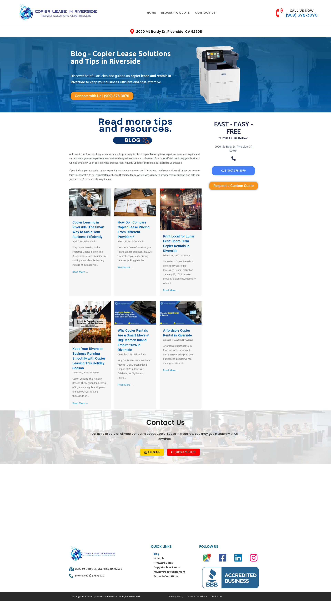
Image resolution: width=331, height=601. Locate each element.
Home (151, 13)
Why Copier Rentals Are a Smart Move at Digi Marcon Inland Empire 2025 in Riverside (133, 340)
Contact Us (205, 13)
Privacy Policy (176, 596)
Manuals (158, 558)
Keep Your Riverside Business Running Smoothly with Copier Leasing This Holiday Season (88, 358)
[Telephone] (233, 158)
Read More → (80, 272)
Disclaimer (216, 596)
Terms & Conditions (165, 576)
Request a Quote (175, 13)
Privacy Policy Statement (169, 572)
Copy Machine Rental (166, 567)
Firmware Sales (163, 563)
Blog (156, 554)
